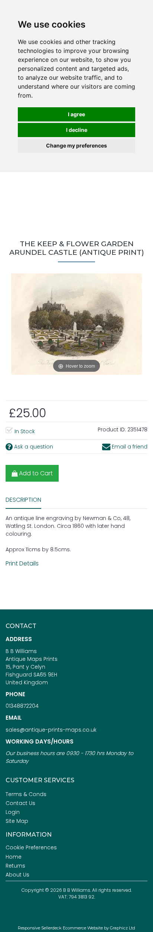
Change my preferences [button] (76, 145)
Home (14, 856)
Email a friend (128, 446)
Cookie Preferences (31, 847)
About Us (17, 874)
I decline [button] (76, 130)
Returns (15, 865)
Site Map (17, 821)
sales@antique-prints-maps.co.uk (51, 729)
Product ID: (112, 429)
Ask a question (33, 446)
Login (13, 812)
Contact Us (20, 803)
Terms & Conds (26, 794)
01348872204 (22, 706)
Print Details (22, 563)
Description (23, 499)
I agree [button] (76, 114)
